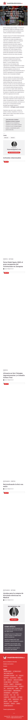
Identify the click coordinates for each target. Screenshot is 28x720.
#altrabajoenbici (7, 671)
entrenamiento (7, 692)
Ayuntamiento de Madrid (9, 675)
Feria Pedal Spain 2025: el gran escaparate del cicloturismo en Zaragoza (13, 264)
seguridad (15, 701)
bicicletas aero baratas (8, 105)
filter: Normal (15, 692)
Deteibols (21, 686)
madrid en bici (16, 699)
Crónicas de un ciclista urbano (10, 686)
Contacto (5, 666)
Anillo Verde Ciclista (8, 673)
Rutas (10, 701)
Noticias (17, 8)
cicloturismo (15, 682)
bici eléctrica (13, 677)
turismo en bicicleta (8, 705)
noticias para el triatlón (12, 27)
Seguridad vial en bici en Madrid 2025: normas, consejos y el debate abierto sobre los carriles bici (13, 635)
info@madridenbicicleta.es (16, 717)
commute (11, 684)
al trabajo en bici (17, 671)
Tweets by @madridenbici (9, 709)
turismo (18, 703)
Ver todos (14, 619)
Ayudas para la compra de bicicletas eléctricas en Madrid (13, 595)
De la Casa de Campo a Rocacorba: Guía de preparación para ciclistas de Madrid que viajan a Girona (13, 630)
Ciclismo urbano (7, 682)
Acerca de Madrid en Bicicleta (10, 661)
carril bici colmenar (18, 679)
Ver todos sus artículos (14, 152)
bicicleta (21, 675)
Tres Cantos (6, 703)
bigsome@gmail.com (11, 20)
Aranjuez (6, 137)
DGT (4, 688)
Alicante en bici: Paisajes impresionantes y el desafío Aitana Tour (14, 375)
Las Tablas (20, 697)
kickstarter (13, 697)
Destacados (6, 481)
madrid (9, 699)
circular (6, 684)
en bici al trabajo (8, 690)
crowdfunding (18, 684)
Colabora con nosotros (8, 664)
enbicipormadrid (17, 690)
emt (21, 688)
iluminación (6, 697)
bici (16, 675)
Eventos (11, 8)
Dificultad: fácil (10, 688)
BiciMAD (19, 677)
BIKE (5, 679)
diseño (17, 688)
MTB (21, 699)
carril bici (9, 679)
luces (5, 699)
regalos (5, 701)
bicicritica (6, 677)
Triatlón (13, 137)
